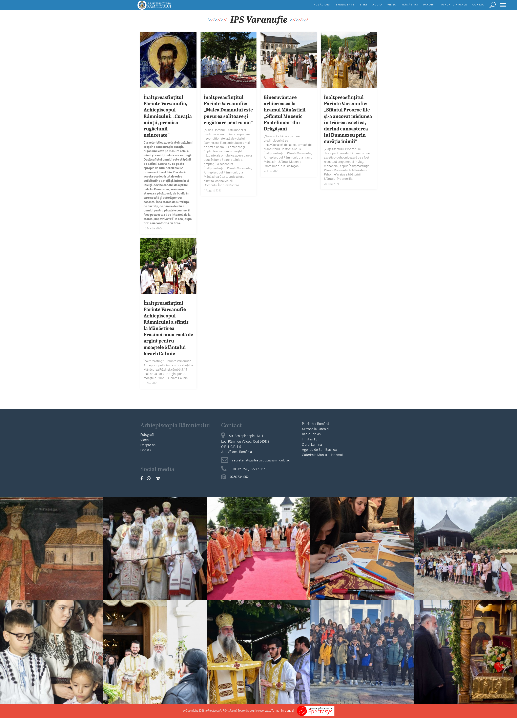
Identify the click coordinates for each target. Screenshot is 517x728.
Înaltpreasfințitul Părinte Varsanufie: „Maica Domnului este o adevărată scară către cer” (258, 658)
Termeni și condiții (282, 710)
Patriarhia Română (315, 423)
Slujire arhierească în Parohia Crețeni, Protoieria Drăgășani (51, 654)
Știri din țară (258, 540)
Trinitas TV (309, 439)
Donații (145, 450)
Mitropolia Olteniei (315, 429)
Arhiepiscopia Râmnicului (175, 425)
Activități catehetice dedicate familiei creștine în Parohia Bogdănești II (362, 551)
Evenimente (345, 4)
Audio (377, 4)
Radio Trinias (311, 434)
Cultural (52, 540)
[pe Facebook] (141, 478)
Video (391, 4)
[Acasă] (163, 7)
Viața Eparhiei (155, 540)
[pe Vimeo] (158, 478)
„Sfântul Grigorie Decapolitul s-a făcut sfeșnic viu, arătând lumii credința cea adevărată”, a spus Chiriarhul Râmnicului (465, 658)
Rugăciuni (321, 4)
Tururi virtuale (454, 4)
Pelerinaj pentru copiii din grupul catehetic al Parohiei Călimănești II (465, 551)
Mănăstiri (410, 4)
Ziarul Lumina (312, 444)
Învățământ (361, 540)
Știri (363, 4)
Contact (479, 4)
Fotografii (147, 434)
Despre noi (148, 444)
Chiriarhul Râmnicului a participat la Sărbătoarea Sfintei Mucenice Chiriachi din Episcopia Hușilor (258, 554)
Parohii (429, 4)
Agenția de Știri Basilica (319, 449)
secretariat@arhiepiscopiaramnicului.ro (261, 460)
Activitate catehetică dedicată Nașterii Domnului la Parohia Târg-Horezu (362, 654)
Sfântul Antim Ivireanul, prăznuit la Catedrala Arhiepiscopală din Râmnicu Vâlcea (155, 554)
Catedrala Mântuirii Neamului (323, 454)
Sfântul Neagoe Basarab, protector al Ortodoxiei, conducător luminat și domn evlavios (51, 554)
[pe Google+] (149, 478)
